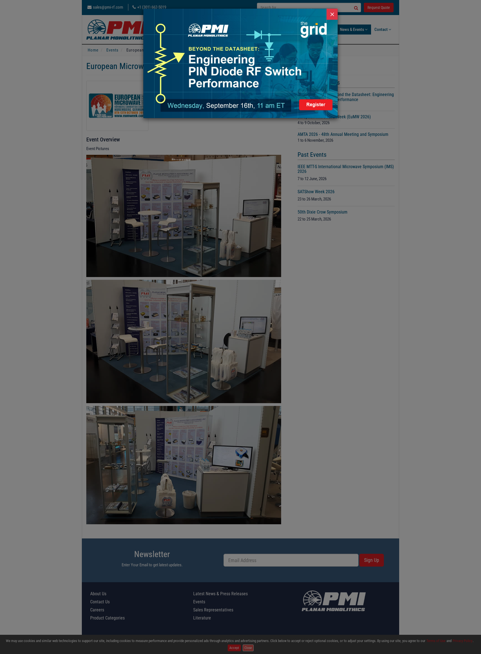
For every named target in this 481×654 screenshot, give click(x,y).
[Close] (332, 14)
